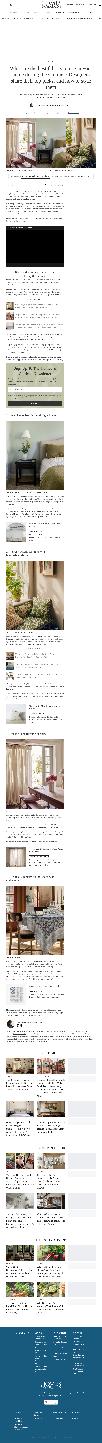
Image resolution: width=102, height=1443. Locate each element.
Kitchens (47, 12)
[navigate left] (7, 176)
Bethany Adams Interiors (23, 514)
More (90, 12)
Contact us (76, 1412)
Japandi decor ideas (54, 295)
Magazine (92, 5)
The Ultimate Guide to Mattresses (77, 1338)
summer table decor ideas (33, 961)
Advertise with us (59, 1412)
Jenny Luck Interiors (13, 976)
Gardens (25, 12)
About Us (17, 1412)
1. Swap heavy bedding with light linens (35, 176)
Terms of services (27, 395)
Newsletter (60, 185)
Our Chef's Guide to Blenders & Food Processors (79, 1363)
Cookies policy (58, 1418)
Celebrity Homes (76, 12)
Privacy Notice (54, 395)
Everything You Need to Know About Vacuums (78, 1346)
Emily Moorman (43, 105)
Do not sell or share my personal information (21, 1427)
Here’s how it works (73, 113)
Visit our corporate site (54, 1396)
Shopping (59, 12)
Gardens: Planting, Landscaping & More (41, 1369)
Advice (70, 105)
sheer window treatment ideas (30, 842)
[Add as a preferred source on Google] (51, 1402)
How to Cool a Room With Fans (23, 18)
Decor (36, 12)
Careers (75, 1418)
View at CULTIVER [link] (37, 714)
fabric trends (37, 209)
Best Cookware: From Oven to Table (78, 1371)
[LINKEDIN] (21, 1025)
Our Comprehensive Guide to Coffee (78, 1355)
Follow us (49, 185)
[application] (35, 246)
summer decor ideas (44, 204)
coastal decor (43, 994)
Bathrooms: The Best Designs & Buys (40, 1350)
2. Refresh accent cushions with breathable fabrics (68, 176)
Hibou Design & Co (36, 339)
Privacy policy (39, 1418)
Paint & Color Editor (19, 1034)
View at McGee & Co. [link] (37, 531)
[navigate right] (94, 176)
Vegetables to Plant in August (50, 18)
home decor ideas (39, 496)
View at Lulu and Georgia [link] (39, 857)
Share (11, 185)
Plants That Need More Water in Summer (79, 18)
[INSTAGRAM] (18, 1025)
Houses (13, 12)
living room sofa (41, 636)
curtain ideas (28, 815)
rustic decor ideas (37, 295)
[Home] (7, 12)
